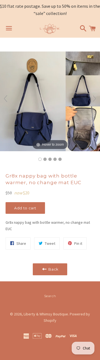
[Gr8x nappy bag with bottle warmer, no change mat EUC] (40, 159)
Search (50, 296)
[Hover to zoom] (50, 101)
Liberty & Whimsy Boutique (46, 314)
